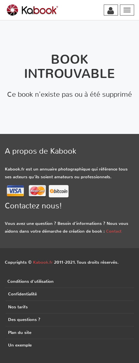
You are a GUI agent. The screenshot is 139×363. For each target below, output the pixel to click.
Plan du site (19, 332)
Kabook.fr (43, 262)
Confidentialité (22, 294)
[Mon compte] (110, 10)
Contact (114, 231)
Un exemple (20, 345)
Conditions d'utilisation (30, 281)
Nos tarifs (18, 307)
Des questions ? (24, 319)
